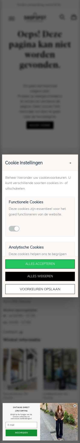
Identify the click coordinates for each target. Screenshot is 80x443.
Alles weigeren (40, 276)
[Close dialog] (74, 405)
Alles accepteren (40, 263)
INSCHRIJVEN (21, 433)
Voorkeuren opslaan (40, 289)
